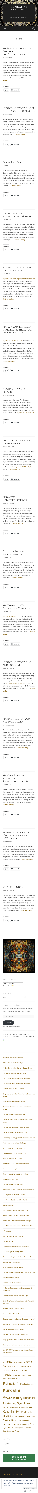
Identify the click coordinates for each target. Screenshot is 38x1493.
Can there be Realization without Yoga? (15, 1210)
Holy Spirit (16, 1378)
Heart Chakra (7, 1378)
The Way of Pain (8, 1241)
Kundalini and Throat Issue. (11, 1262)
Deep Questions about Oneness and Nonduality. (18, 1340)
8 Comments (7, 557)
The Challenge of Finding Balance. (14, 1252)
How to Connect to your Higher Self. (14, 1148)
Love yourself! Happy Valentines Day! (15, 1132)
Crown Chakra (25, 1366)
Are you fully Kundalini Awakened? (14, 1101)
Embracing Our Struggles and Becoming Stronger (19, 1138)
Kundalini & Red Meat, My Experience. (15, 1314)
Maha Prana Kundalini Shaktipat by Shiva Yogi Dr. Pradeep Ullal (17, 329)
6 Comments (7, 220)
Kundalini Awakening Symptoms (13, 1184)
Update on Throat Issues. (11, 1277)
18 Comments (7, 57)
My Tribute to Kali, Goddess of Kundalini (17, 607)
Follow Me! (8, 1023)
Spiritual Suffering (22, 1420)
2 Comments (7, 611)
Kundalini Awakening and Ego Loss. (17, 664)
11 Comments (7, 841)
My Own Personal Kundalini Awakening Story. (17, 1068)
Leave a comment (8, 395)
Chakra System (17, 1362)
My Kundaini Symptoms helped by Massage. (17, 1221)
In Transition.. (7, 1231)
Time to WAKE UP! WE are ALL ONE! (15, 1153)
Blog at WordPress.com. (13, 1474)
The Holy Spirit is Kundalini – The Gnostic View (18, 1226)
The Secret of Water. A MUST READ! (15, 1200)
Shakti (29, 1416)
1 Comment (6, 165)
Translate (17, 986)
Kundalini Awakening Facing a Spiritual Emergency (19, 1272)
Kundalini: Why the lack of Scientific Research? (18, 1324)
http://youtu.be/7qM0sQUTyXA (16, 683)
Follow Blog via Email (11, 1005)
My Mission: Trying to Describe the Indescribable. (18, 1189)
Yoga (17, 1431)
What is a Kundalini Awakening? (13, 1063)
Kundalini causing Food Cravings (13, 1236)
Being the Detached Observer (15, 499)
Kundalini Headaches (10, 1407)
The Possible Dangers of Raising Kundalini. (16, 1078)
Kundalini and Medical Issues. (12, 1283)
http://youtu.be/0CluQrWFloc (26, 413)
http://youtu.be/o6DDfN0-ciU (12, 341)
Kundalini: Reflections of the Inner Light (18, 269)
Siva (33, 1416)
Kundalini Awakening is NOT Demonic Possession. (19, 110)
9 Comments (7, 336)
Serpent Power (20, 1416)
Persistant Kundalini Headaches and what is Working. (16, 835)
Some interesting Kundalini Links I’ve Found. (17, 1257)
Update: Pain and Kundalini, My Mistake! (17, 215)
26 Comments (7, 114)
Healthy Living (26, 1375)
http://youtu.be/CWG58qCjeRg (22, 467)
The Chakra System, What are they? (15, 1073)
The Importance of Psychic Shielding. (15, 1195)
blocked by (21, 1458)
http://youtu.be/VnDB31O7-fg (12, 616)
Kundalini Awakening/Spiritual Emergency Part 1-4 (19, 1319)
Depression (6, 1371)
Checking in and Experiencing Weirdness (16, 1246)
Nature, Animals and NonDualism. (13, 1329)
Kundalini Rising (25, 1407)
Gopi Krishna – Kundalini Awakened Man (16, 1215)
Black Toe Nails (13, 162)
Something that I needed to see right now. (16, 1174)
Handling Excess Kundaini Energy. (14, 1308)
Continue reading (20, 134)
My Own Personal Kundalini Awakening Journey (15, 778)
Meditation (8, 1416)
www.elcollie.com (8, 1205)
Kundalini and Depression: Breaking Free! (16, 1127)
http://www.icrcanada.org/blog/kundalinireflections (19, 279)
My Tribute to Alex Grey (10, 1179)
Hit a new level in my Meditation (13, 1267)
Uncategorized (19, 1428)
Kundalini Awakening (19, 8)
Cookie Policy (6, 1485)
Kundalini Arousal (27, 1384)
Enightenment (16, 1375)
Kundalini (11, 1383)
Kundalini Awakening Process (17, 390)
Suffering (25, 1424)
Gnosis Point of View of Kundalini (16, 442)
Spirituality (8, 1420)
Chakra (7, 1361)
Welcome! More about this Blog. (13, 1057)
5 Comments (7, 784)
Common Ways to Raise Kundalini (14, 553)
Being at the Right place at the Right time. (16, 1345)
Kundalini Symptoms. (16, 1411)
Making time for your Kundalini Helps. (17, 720)
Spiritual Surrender (12, 1424)
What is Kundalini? (15, 887)
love (31, 1412)
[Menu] (5, 28)
